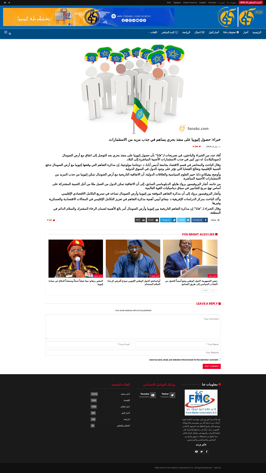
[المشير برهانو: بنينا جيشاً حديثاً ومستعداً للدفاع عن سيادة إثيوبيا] (75, 259)
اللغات (154, 32)
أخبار (245, 32)
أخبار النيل (214, 32)
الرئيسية (257, 32)
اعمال (198, 32)
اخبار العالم (125, 406)
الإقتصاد (126, 400)
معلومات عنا (231, 2)
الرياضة (186, 32)
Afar (169, 2)
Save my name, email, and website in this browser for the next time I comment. (183, 360)
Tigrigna (177, 2)
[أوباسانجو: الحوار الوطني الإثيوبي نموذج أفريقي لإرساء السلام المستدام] (133, 259)
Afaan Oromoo (190, 2)
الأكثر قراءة (201, 444)
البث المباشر (167, 32)
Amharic (212, 2)
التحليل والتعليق (123, 425)
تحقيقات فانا (229, 32)
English (203, 2)
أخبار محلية (212, 276)
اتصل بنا (222, 2)
